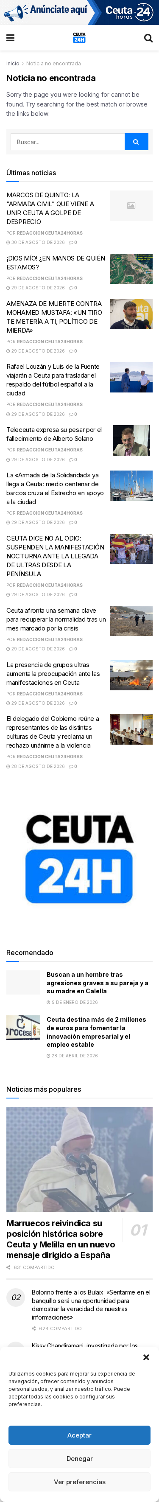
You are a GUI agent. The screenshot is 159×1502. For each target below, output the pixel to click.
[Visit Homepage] (79, 37)
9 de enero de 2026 (74, 1002)
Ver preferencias (80, 1482)
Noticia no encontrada (53, 63)
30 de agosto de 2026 (37, 242)
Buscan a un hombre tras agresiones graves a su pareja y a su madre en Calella (97, 983)
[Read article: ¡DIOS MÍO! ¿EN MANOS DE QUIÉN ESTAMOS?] (131, 269)
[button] (146, 1357)
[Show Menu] (10, 37)
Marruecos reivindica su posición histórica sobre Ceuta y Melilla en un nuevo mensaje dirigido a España (60, 1239)
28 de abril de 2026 (74, 1055)
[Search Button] (148, 37)
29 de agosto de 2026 (37, 287)
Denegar (80, 1458)
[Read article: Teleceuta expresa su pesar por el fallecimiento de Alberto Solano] (131, 440)
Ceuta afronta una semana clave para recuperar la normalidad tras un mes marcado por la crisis (56, 619)
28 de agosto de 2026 (37, 766)
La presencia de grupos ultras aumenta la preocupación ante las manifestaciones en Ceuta (53, 674)
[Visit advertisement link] (79, 12)
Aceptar (79, 1435)
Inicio (13, 63)
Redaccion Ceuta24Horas (50, 232)
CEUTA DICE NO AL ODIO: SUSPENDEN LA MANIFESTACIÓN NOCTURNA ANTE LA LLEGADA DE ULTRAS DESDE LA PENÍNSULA (55, 556)
